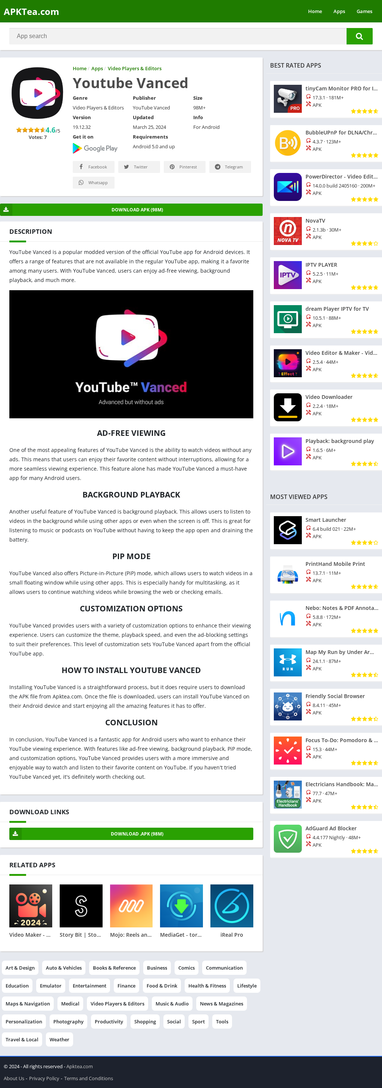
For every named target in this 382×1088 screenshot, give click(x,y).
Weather (59, 1039)
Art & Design (20, 967)
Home (315, 11)
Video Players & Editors (117, 1003)
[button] (360, 36)
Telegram (233, 167)
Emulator (51, 985)
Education (17, 985)
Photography (68, 1021)
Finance (126, 985)
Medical (70, 1003)
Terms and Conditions (88, 1078)
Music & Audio (172, 1003)
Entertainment (89, 985)
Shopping (145, 1021)
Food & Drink (162, 985)
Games (364, 11)
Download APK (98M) (137, 210)
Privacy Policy (44, 1078)
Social (174, 1021)
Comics (186, 967)
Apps (339, 11)
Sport (198, 1021)
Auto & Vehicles (64, 967)
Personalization (24, 1021)
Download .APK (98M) (137, 834)
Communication (224, 967)
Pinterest (187, 167)
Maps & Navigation (28, 1003)
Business (157, 967)
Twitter (140, 167)
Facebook (97, 167)
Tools (222, 1021)
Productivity (109, 1021)
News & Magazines (221, 1003)
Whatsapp (97, 182)
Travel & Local (22, 1039)
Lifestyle (247, 985)
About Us (14, 1078)
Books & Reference (114, 967)
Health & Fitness (207, 985)
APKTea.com (31, 11)
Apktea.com (79, 1066)
